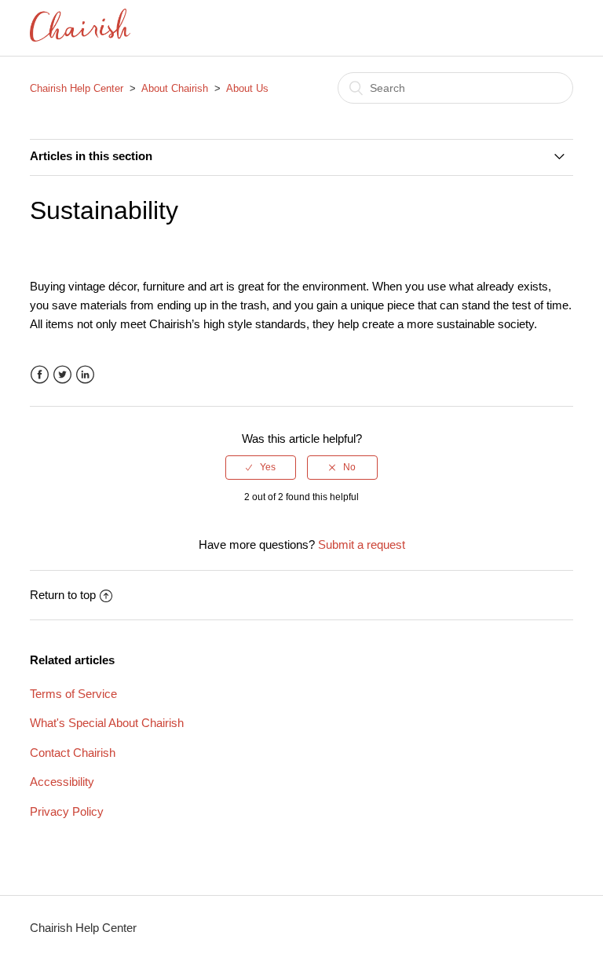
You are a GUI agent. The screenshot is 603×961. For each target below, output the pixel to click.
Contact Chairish (72, 752)
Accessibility (62, 781)
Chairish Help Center (76, 88)
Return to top (63, 594)
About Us (247, 88)
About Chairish (174, 88)
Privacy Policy (67, 811)
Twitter (62, 375)
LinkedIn (85, 375)
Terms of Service (73, 693)
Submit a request (361, 544)
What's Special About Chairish (107, 722)
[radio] (260, 467)
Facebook (39, 375)
